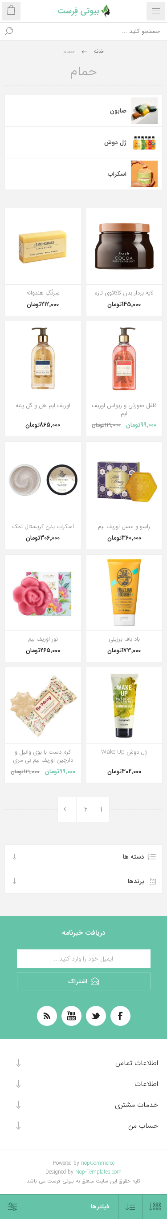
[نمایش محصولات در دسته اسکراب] (144, 174)
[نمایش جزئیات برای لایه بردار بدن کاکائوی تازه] (124, 246)
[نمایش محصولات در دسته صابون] (144, 110)
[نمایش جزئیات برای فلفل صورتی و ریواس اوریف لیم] (124, 359)
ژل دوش (115, 142)
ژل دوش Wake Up (124, 752)
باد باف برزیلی (124, 639)
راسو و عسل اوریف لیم (124, 527)
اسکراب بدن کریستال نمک (43, 527)
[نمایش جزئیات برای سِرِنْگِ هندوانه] (43, 246)
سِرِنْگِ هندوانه (43, 293)
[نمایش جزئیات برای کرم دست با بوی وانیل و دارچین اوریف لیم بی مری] (43, 705)
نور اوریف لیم (43, 639)
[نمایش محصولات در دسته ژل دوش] (144, 142)
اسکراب (117, 174)
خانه (99, 51)
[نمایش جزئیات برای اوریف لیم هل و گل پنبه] (43, 359)
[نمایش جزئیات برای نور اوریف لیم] (43, 593)
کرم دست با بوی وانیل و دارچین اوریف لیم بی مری (43, 756)
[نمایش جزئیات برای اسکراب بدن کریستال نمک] (43, 480)
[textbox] (92, 31)
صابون (118, 111)
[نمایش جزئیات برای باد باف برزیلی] (124, 593)
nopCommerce (97, 1163)
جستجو (9, 31)
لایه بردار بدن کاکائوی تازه (124, 293)
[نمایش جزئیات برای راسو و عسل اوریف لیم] (124, 480)
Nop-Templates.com (98, 1172)
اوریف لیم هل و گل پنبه (43, 406)
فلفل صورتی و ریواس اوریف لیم (124, 410)
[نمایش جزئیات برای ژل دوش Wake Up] (124, 705)
